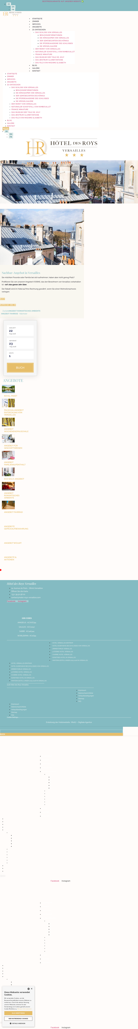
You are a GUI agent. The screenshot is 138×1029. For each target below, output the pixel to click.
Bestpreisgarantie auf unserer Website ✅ (63, 1)
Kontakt (36, 71)
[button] (18, 1023)
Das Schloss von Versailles (48, 32)
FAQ (79, 701)
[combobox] (28, 989)
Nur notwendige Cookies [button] (18, 1019)
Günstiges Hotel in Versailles (64, 657)
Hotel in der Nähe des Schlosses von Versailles (71, 646)
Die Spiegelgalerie (48, 46)
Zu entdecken (39, 30)
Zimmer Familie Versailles (62, 648)
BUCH (20, 367)
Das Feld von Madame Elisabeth (50, 63)
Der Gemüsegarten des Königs (54, 41)
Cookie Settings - (13, 717)
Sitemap (81, 698)
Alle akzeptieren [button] (18, 1013)
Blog (34, 65)
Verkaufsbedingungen (86, 696)
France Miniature (43, 54)
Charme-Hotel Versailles (62, 654)
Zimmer (35, 21)
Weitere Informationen (24, 1009)
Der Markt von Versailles (47, 49)
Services (36, 24)
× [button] (31, 989)
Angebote (37, 27)
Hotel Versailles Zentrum (62, 643)
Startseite (37, 19)
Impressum (82, 690)
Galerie (36, 68)
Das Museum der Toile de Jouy (49, 57)
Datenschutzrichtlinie (85, 693)
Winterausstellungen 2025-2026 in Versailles (70, 660)
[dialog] (18, 1006)
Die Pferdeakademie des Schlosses (56, 43)
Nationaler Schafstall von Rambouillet (55, 52)
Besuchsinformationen (51, 35)
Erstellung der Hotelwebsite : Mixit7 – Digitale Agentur (69, 722)
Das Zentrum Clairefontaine (49, 60)
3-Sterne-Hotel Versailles (62, 651)
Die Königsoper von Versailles (54, 38)
